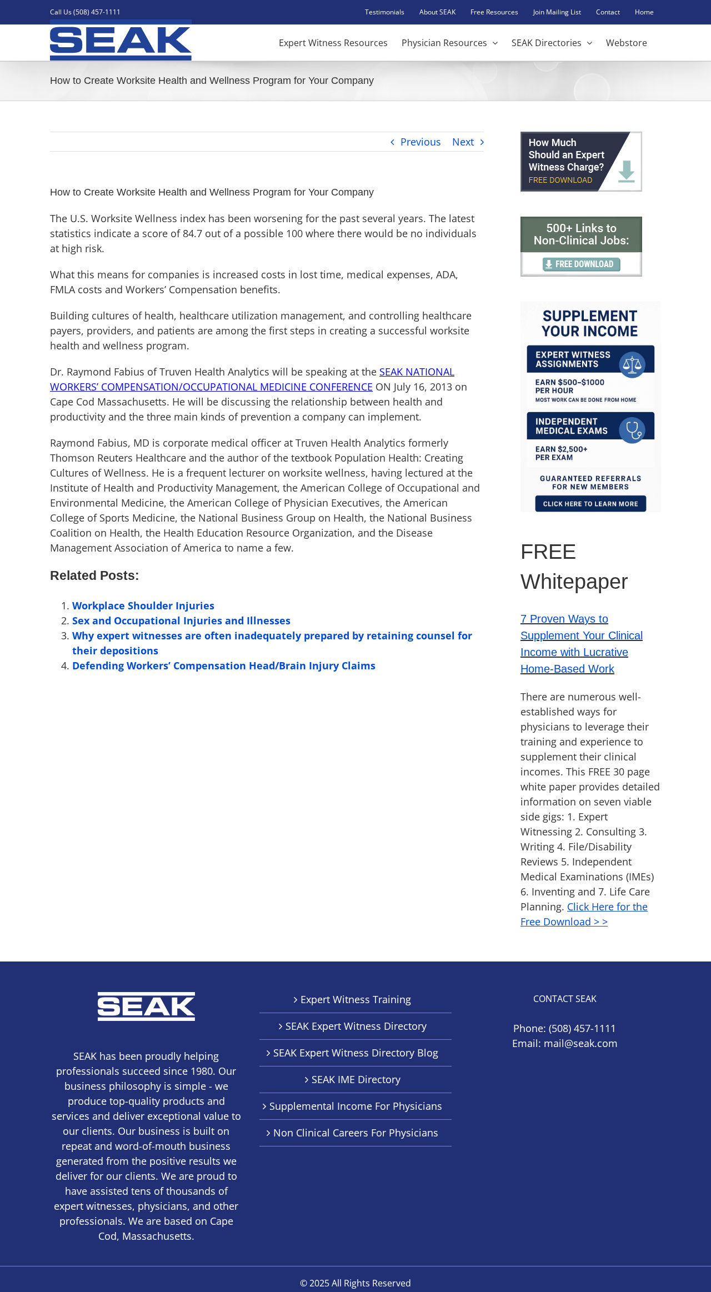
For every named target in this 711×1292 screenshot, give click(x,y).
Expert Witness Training (356, 999)
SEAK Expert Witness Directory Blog (355, 1052)
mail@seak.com (581, 1043)
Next (463, 141)
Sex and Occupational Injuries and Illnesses (181, 620)
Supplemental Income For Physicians (355, 1106)
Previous (420, 141)
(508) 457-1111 (582, 1028)
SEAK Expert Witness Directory (356, 1026)
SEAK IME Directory (356, 1079)
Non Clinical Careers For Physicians (355, 1132)
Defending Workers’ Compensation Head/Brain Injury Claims (223, 665)
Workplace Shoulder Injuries (143, 605)
